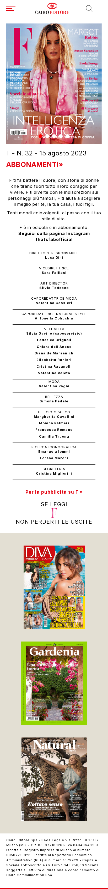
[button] (40, 136)
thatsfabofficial (54, 239)
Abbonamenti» (34, 164)
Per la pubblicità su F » (54, 492)
